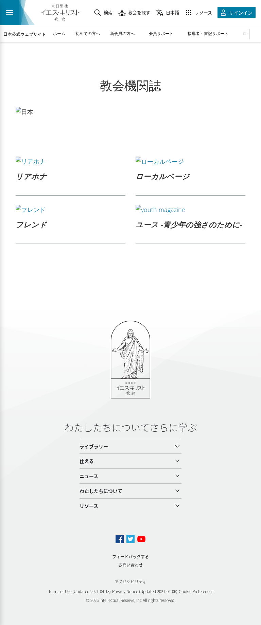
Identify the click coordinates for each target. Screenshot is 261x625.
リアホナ (31, 176)
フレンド (31, 224)
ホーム (59, 33)
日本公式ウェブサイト (24, 34)
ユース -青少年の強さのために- (189, 224)
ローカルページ (163, 176)
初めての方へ (87, 33)
